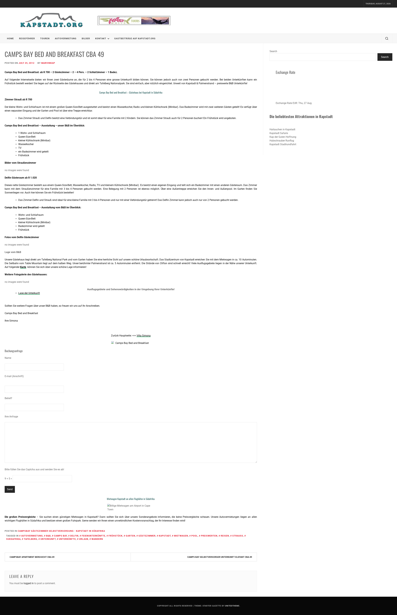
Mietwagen (181, 535)
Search (273, 51)
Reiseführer (27, 38)
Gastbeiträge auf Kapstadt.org (135, 38)
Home (10, 38)
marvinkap (48, 63)
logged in (29, 583)
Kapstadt (165, 535)
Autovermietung (65, 38)
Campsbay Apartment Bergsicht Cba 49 (32, 557)
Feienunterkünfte (93, 535)
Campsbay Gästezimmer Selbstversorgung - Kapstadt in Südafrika (61, 531)
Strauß (237, 535)
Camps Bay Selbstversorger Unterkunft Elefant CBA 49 (219, 557)
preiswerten (209, 535)
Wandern (97, 539)
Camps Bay (60, 535)
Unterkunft (48, 539)
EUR (295, 103)
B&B (48, 535)
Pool (194, 535)
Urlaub (83, 539)
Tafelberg (30, 539)
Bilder (86, 38)
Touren (45, 38)
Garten (130, 535)
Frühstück (116, 535)
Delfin (74, 535)
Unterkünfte (67, 539)
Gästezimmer (147, 535)
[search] (387, 38)
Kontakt (100, 38)
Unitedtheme (232, 606)
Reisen (225, 535)
